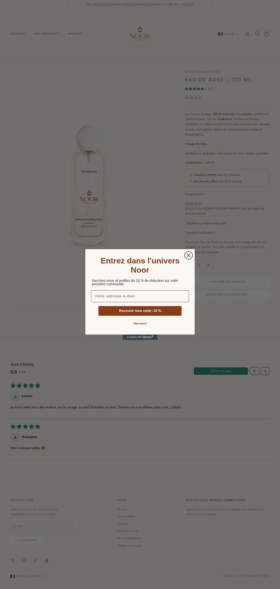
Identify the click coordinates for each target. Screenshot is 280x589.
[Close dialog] (188, 255)
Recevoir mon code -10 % (140, 311)
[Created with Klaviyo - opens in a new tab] (140, 337)
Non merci (140, 323)
